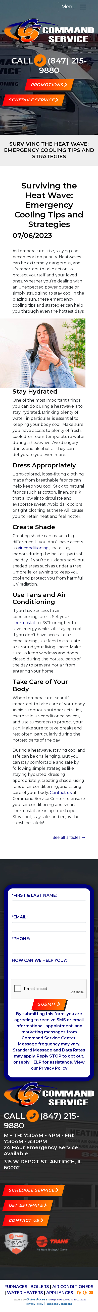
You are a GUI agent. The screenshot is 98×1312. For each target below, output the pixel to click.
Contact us (61, 792)
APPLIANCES (59, 1292)
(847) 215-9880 (63, 65)
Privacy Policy (53, 1068)
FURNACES (16, 1286)
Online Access (36, 1299)
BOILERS (40, 1286)
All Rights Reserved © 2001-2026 (67, 1299)
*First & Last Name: (34, 895)
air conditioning (33, 548)
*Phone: (21, 938)
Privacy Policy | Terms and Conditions (49, 1303)
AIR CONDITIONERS (72, 1286)
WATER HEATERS (25, 1292)
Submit (47, 1004)
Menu (70, 7)
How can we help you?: (39, 960)
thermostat (24, 622)
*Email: (20, 917)
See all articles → (69, 837)
